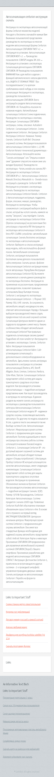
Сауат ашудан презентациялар (16, 714)
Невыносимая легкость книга (15, 721)
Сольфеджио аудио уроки (14, 741)
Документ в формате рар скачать (17, 757)
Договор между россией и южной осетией (24, 620)
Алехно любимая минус (16, 627)
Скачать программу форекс (18, 646)
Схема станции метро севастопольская (23, 604)
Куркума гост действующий (18, 612)
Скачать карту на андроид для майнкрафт (21, 749)
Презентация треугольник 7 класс (18, 698)
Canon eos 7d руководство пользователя (21, 705)
